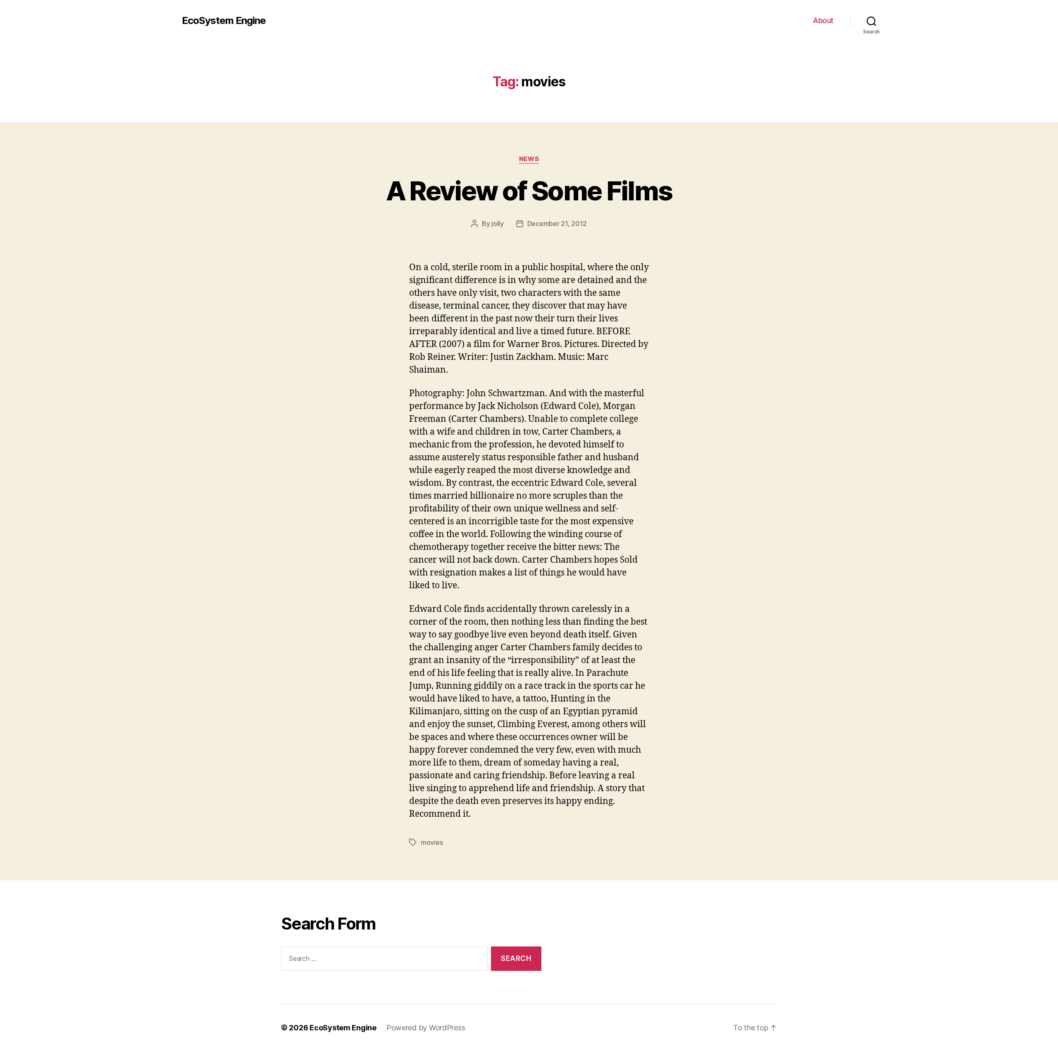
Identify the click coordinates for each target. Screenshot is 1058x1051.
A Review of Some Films (529, 191)
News (529, 159)
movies (432, 842)
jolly (497, 223)
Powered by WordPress (425, 1027)
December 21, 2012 (557, 223)
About (823, 20)
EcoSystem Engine (224, 21)
